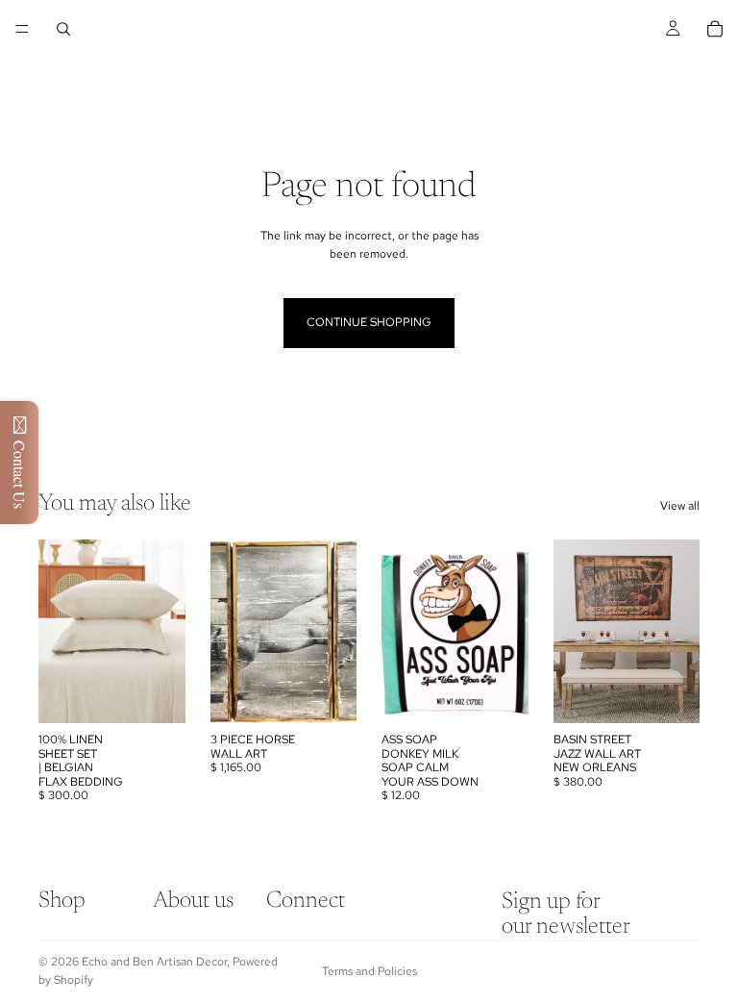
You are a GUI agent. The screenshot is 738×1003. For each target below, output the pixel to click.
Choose (686, 693)
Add (172, 693)
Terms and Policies (369, 971)
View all (680, 506)
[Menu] (22, 29)
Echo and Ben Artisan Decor (154, 961)
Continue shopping (369, 322)
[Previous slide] (231, 632)
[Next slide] (335, 632)
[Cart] (715, 29)
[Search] (63, 29)
